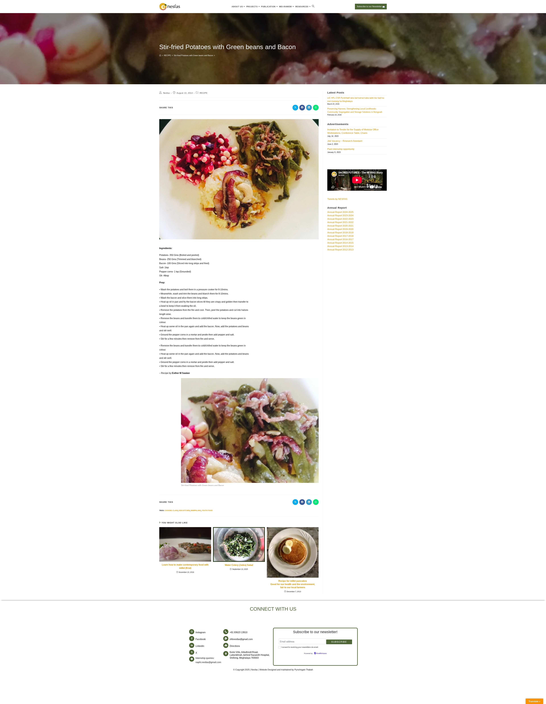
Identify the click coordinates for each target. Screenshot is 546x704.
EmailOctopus (256, 376)
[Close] (322, 320)
